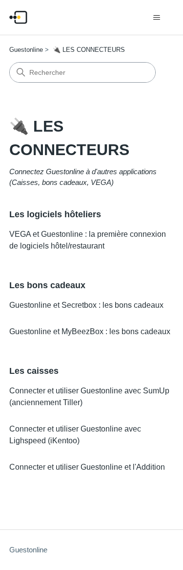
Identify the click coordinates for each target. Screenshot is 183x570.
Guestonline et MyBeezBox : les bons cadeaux (89, 331)
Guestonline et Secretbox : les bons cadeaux (86, 305)
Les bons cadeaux (47, 285)
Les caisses (34, 371)
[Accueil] (18, 17)
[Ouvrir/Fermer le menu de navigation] (156, 17)
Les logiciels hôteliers (55, 214)
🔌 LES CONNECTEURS (89, 49)
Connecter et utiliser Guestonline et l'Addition (87, 467)
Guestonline (26, 49)
